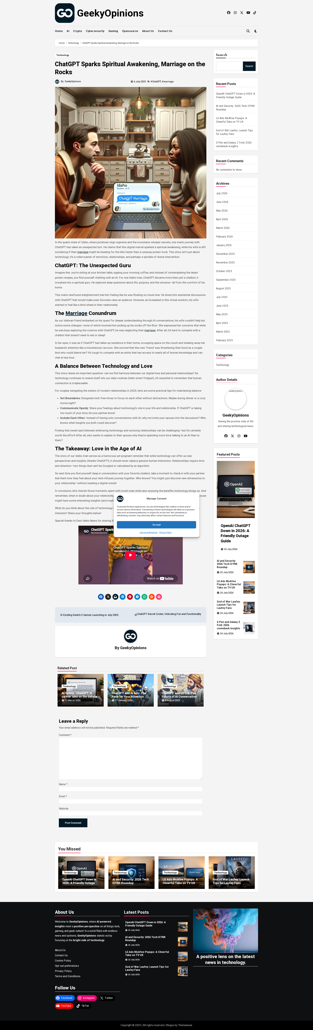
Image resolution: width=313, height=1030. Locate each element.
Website (63, 808)
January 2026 (224, 245)
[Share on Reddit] (152, 597)
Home (59, 31)
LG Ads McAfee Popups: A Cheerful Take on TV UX (229, 584)
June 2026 (222, 202)
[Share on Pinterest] (130, 597)
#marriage (168, 81)
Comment (65, 735)
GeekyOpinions (110, 13)
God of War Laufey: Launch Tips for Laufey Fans (228, 604)
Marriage (76, 313)
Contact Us (165, 31)
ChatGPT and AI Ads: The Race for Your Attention (129, 694)
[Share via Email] (115, 597)
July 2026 (222, 193)
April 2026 (222, 219)
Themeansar (185, 1025)
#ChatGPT (155, 81)
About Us (148, 31)
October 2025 (224, 271)
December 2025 (225, 253)
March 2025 (223, 331)
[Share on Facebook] (101, 597)
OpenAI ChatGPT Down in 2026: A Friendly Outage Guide (79, 883)
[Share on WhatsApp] (144, 597)
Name (63, 784)
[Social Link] (229, 12)
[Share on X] (108, 597)
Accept (156, 524)
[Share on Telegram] (137, 597)
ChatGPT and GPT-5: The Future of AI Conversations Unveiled (180, 696)
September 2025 (226, 279)
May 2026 (222, 210)
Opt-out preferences (149, 532)
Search (221, 55)
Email (63, 796)
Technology (62, 55)
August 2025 (223, 288)
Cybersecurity (95, 31)
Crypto (77, 31)
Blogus (170, 1025)
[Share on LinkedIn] (123, 597)
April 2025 (222, 323)
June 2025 (222, 305)
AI (68, 31)
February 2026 (224, 236)
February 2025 (224, 340)
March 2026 (223, 227)
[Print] (159, 597)
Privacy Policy (165, 532)
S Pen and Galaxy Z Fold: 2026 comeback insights (228, 625)
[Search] (248, 31)
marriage (82, 252)
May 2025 (222, 314)
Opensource (130, 31)
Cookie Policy (63, 960)
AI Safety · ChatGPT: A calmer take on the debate (79, 694)
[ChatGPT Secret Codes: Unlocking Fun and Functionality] (135, 615)
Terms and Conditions (67, 976)
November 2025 (225, 262)
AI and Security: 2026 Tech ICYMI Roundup (227, 564)
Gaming (113, 31)
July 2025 (222, 297)
